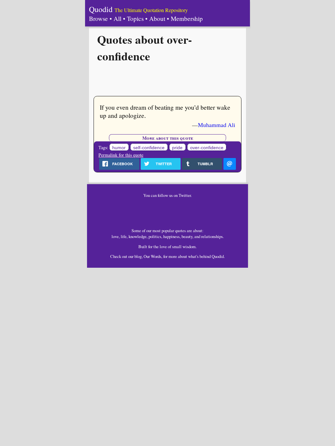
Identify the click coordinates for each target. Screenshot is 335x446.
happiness (171, 236)
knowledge (138, 236)
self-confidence (149, 147)
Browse (98, 18)
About (157, 18)
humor (119, 147)
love (115, 236)
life (124, 236)
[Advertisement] (167, 78)
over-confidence (206, 147)
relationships (212, 236)
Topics (135, 18)
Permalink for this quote (120, 155)
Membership (187, 18)
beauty (187, 236)
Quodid (101, 9)
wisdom (189, 246)
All (117, 18)
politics (155, 236)
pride (177, 147)
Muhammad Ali (216, 125)
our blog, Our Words (144, 256)
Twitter (185, 195)
